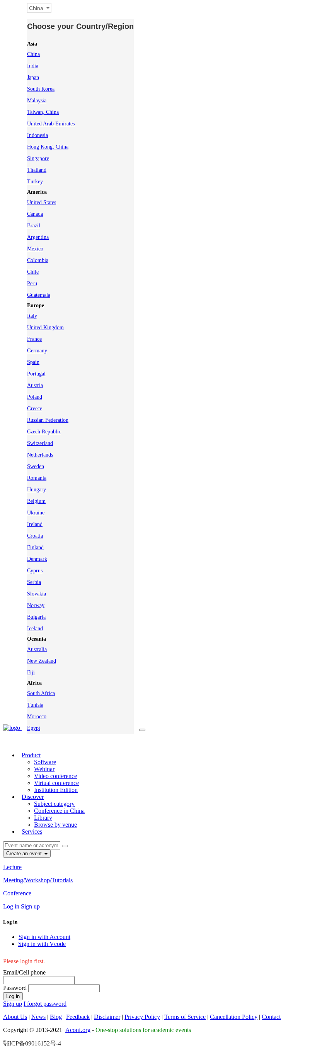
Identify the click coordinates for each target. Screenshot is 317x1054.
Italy (32, 316)
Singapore (38, 158)
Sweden (35, 466)
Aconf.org (77, 1030)
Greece (34, 408)
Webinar (44, 769)
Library (43, 817)
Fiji (31, 672)
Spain (33, 362)
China (33, 54)
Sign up (30, 906)
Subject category (54, 803)
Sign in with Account (44, 937)
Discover (33, 796)
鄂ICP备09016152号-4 (32, 1043)
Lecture (12, 867)
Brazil (33, 225)
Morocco (36, 716)
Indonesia (37, 135)
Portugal (36, 374)
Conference (17, 893)
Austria (35, 385)
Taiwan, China (43, 112)
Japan (33, 77)
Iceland (35, 628)
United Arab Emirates (51, 124)
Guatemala (38, 295)
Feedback (78, 1016)
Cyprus (35, 571)
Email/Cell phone (24, 972)
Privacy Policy (142, 1016)
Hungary (36, 489)
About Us (15, 1016)
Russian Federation (47, 420)
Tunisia (35, 705)
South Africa (41, 693)
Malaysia (36, 100)
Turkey (35, 181)
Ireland (35, 524)
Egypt (33, 728)
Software (45, 762)
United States (41, 202)
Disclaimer (107, 1016)
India (32, 66)
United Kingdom (45, 327)
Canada (35, 214)
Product (31, 755)
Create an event (24, 853)
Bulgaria (36, 617)
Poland (34, 397)
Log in (11, 906)
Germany (37, 351)
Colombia (37, 260)
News (38, 1016)
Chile (33, 272)
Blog (56, 1016)
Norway (35, 605)
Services (32, 831)
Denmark (37, 559)
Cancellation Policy (233, 1016)
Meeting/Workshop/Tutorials (38, 880)
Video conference (55, 776)
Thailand (36, 170)
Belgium (36, 501)
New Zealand (41, 661)
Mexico (35, 249)
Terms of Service (185, 1016)
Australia (37, 649)
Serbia (34, 582)
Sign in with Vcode (42, 944)
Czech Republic (44, 432)
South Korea (41, 89)
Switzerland (40, 443)
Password (15, 988)
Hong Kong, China (47, 147)
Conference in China (59, 810)
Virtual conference (56, 783)
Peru (32, 283)
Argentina (38, 237)
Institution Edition (56, 790)
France (34, 339)
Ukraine (35, 513)
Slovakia (36, 594)
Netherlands (40, 455)
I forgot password (45, 1003)
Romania (36, 478)
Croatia (35, 536)
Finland (35, 547)
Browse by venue (55, 824)
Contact (271, 1016)
